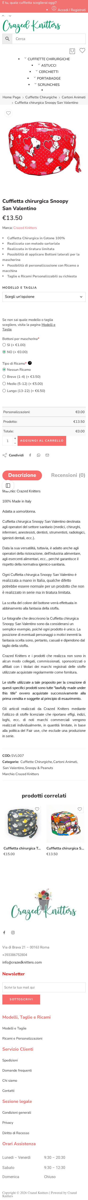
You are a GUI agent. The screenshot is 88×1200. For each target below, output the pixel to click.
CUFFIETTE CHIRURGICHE (49, 59)
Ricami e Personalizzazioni (22, 1038)
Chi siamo (9, 1080)
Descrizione (22, 475)
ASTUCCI (48, 65)
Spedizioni (10, 1060)
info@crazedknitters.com (22, 963)
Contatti (8, 1090)
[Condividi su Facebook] (30, 455)
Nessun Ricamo (19, 369)
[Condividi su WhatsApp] (39, 455)
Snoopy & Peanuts (39, 767)
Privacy (7, 1122)
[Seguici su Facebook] (4, 932)
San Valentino (13, 767)
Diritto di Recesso (15, 1133)
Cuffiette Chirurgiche (41, 97)
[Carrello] (72, 51)
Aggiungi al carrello (42, 441)
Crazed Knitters (25, 227)
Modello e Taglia (19, 288)
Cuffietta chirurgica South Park (65, 848)
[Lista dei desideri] (82, 51)
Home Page (12, 97)
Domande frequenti (17, 1070)
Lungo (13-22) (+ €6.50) (26, 390)
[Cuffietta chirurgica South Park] (65, 824)
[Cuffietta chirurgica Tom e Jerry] (23, 824)
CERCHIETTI (48, 71)
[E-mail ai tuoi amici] (47, 455)
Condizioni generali (16, 1112)
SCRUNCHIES (49, 84)
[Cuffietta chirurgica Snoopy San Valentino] (44, 149)
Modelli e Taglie (14, 1028)
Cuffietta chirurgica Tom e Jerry (23, 848)
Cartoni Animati (73, 97)
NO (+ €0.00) (17, 352)
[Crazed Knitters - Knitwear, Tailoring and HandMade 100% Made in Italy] (31, 27)
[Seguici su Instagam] (13, 932)
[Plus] (15, 438)
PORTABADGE (49, 78)
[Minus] (15, 443)
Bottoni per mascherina (20, 338)
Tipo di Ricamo (16, 363)
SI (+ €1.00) (16, 345)
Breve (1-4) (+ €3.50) (24, 376)
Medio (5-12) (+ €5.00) (25, 383)
